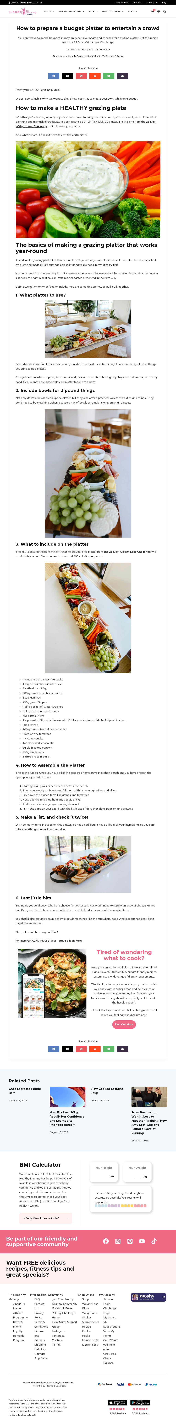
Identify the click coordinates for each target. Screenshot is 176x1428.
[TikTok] (154, 1241)
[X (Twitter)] (67, 76)
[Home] (53, 56)
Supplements (90, 1322)
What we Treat (111, 11)
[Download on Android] (140, 1403)
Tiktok (56, 1344)
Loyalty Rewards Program (18, 1335)
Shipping (40, 1344)
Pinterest (58, 1335)
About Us (137, 2)
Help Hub (40, 1349)
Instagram (58, 1331)
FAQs (164, 2)
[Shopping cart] (152, 11)
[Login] (158, 11)
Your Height (103, 1168)
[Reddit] (95, 76)
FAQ (37, 1299)
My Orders (109, 1317)
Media (17, 1308)
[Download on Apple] (117, 1403)
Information (38, 1294)
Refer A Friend (121, 2)
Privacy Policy (38, 1385)
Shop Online (86, 1294)
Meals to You (90, 1344)
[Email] (122, 76)
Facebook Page (62, 1308)
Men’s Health (90, 1340)
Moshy (47, 11)
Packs (86, 1335)
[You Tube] (142, 1241)
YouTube (57, 1340)
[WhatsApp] (108, 76)
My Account (107, 1294)
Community (55, 1294)
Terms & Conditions (57, 1385)
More (131, 11)
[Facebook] (53, 76)
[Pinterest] (81, 76)
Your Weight (137, 1168)
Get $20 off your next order (110, 1344)
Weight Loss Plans (70, 11)
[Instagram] (118, 1241)
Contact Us (151, 2)
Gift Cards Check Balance (109, 1358)
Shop (92, 11)
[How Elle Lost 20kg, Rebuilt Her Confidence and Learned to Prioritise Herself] (67, 1097)
